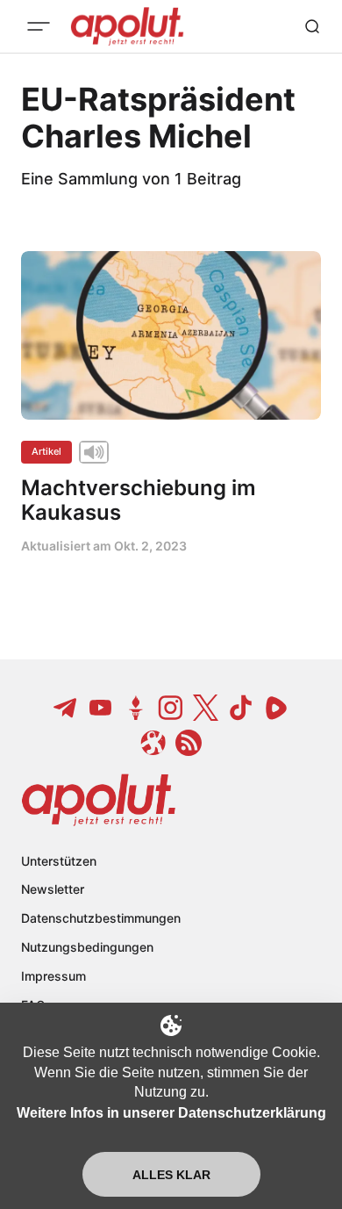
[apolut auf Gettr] (136, 707)
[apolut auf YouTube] (101, 707)
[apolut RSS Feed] (188, 743)
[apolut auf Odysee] (153, 743)
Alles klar (171, 1175)
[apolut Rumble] (276, 707)
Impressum (53, 975)
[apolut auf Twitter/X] (206, 707)
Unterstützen (58, 860)
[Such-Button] (312, 26)
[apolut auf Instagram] (171, 707)
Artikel (46, 451)
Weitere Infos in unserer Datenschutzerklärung (171, 1112)
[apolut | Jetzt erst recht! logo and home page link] (98, 800)
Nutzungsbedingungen (87, 946)
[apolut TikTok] (241, 707)
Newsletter (52, 889)
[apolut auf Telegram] (66, 707)
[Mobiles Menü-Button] (38, 26)
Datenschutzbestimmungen (101, 917)
